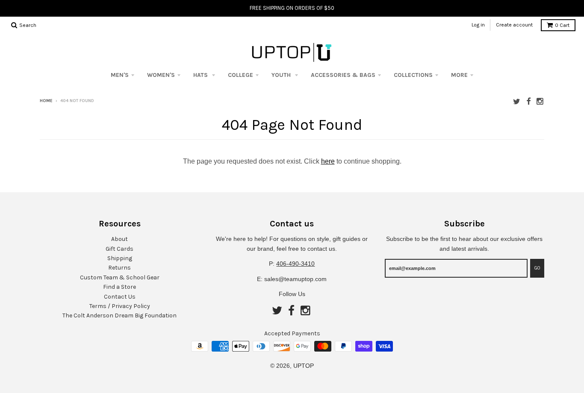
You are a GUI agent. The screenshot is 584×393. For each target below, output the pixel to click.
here (328, 161)
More (459, 75)
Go (537, 268)
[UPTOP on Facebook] (528, 101)
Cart (562, 25)
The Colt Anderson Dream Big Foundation (119, 315)
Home (46, 100)
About (119, 239)
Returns (119, 267)
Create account (514, 25)
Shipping (119, 258)
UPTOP (303, 365)
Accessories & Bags (343, 75)
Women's (161, 75)
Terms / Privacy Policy (119, 306)
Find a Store (119, 286)
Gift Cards (119, 248)
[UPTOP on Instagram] (540, 101)
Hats (201, 75)
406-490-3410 (295, 263)
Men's (120, 75)
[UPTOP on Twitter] (516, 101)
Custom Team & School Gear (119, 277)
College (240, 75)
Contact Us (120, 296)
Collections (413, 75)
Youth (281, 75)
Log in (478, 25)
